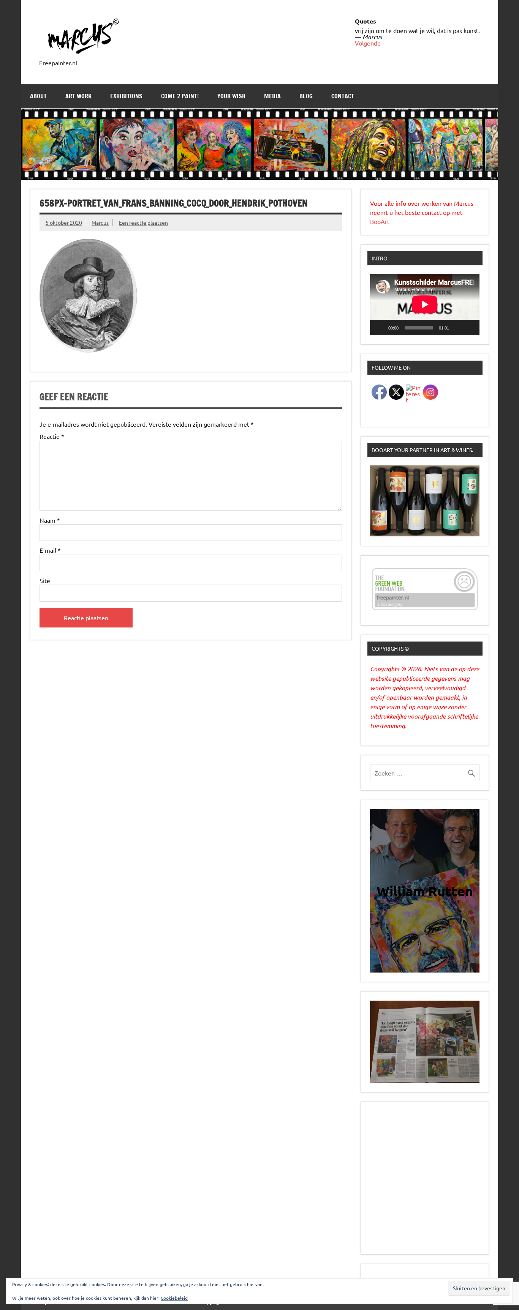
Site (45, 580)
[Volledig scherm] (469, 327)
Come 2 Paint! (180, 96)
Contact (342, 96)
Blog (306, 96)
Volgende (368, 43)
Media (272, 96)
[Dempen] (457, 327)
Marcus (100, 222)
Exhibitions (126, 96)
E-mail (50, 550)
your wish (231, 96)
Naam (50, 520)
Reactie (52, 436)
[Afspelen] (380, 327)
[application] (424, 304)
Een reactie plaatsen (143, 222)
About (38, 96)
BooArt (379, 221)
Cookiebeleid (174, 1298)
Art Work (78, 96)
